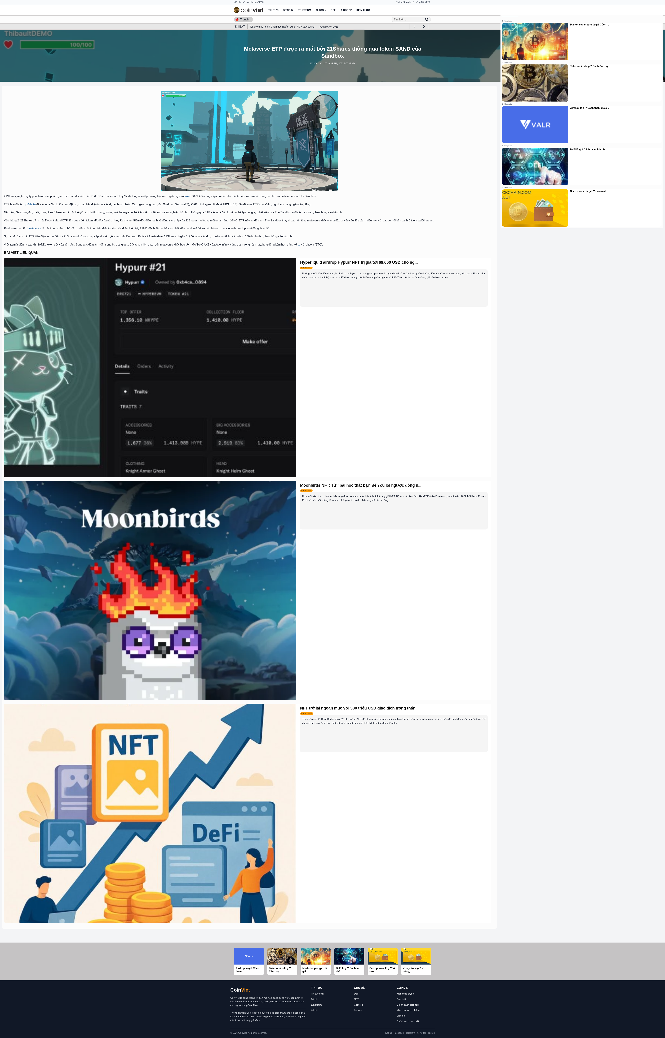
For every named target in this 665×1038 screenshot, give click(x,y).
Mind (352, 63)
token (187, 196)
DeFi (333, 10)
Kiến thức (363, 10)
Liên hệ (401, 1015)
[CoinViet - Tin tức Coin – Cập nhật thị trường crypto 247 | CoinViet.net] (248, 10)
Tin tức (273, 10)
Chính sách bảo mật (408, 1021)
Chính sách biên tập (408, 1004)
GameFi (358, 1004)
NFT (356, 999)
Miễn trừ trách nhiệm (408, 1010)
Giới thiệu (402, 999)
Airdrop (346, 10)
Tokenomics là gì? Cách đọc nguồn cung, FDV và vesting (282, 26)
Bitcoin (288, 10)
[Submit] (426, 19)
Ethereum (304, 10)
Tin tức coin (317, 993)
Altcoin (321, 10)
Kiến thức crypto (406, 993)
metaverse (34, 228)
